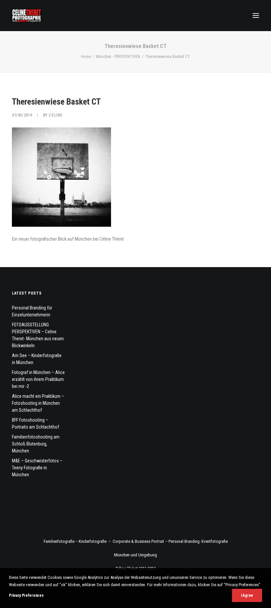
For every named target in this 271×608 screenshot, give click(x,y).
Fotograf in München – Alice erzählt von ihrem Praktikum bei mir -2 (38, 379)
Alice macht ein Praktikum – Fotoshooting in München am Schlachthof (38, 403)
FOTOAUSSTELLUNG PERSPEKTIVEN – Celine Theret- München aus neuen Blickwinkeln (38, 335)
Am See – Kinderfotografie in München (36, 359)
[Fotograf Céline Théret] (26, 15)
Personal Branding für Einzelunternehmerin (32, 311)
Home (86, 56)
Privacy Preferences (26, 595)
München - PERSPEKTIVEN (118, 56)
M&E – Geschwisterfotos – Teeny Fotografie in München (37, 467)
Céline (56, 115)
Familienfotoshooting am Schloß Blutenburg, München (35, 443)
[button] (256, 15)
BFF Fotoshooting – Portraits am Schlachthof (35, 423)
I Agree (247, 595)
